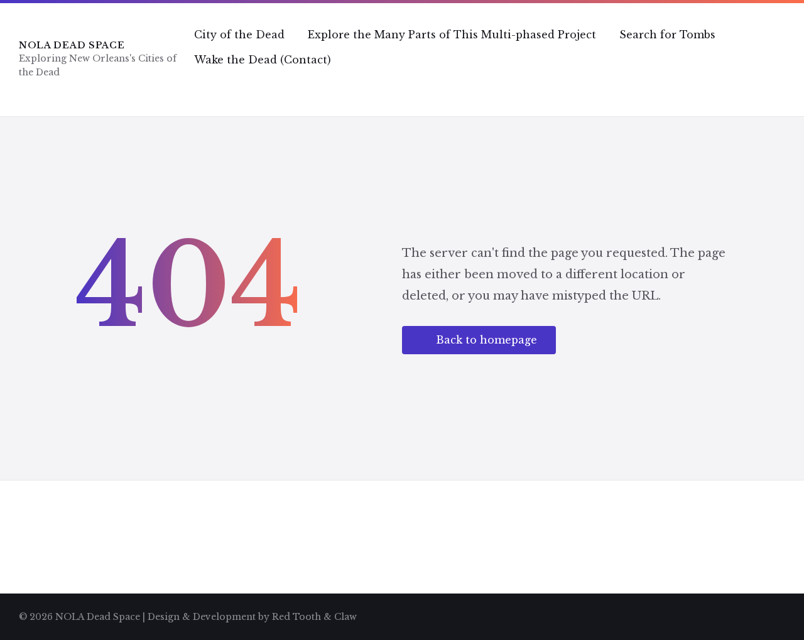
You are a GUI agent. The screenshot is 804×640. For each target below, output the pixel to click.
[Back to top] (775, 614)
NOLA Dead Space (72, 45)
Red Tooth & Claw (314, 616)
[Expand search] (772, 84)
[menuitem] (239, 34)
